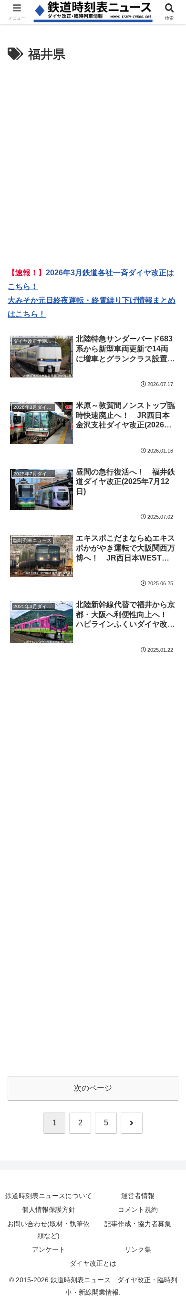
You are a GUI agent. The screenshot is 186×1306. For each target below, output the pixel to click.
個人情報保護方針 (48, 1209)
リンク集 (137, 1249)
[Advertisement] (93, 163)
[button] (167, 1181)
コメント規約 (138, 1209)
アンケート (48, 1249)
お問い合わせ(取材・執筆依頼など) (48, 1229)
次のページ (93, 1088)
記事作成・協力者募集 (137, 1224)
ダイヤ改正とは (93, 1263)
